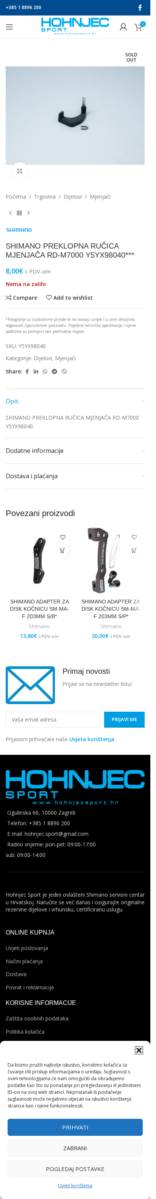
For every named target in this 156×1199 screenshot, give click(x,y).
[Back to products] (19, 213)
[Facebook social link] (140, 7)
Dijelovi (73, 196)
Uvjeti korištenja (75, 1185)
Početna (16, 196)
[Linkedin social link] (36, 372)
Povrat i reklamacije (30, 987)
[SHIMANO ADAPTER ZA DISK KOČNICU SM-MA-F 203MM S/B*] (39, 561)
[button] (139, 1050)
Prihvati (75, 1127)
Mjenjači (100, 196)
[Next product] (28, 213)
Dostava (16, 974)
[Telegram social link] (54, 372)
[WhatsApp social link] (45, 372)
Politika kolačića (25, 1031)
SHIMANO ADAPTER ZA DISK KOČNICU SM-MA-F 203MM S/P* (110, 609)
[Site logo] (75, 26)
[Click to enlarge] (19, 170)
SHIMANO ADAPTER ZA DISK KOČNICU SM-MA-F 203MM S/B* (39, 609)
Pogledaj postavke (75, 1169)
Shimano (39, 626)
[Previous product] (10, 213)
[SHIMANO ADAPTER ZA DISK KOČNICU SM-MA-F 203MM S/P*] (111, 561)
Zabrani (75, 1148)
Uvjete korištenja (91, 739)
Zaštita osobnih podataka (37, 1018)
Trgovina (45, 196)
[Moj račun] (123, 26)
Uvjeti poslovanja (27, 948)
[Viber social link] (64, 372)
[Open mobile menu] (9, 26)
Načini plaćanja (24, 961)
